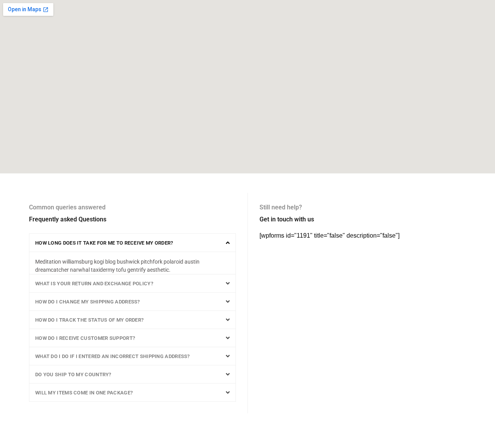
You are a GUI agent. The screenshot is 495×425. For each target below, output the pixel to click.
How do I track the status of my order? (89, 320)
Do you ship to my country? (73, 374)
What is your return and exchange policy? (94, 283)
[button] (132, 243)
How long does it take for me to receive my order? (104, 243)
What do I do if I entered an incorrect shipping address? (112, 356)
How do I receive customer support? (85, 338)
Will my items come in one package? (84, 393)
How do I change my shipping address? (87, 302)
